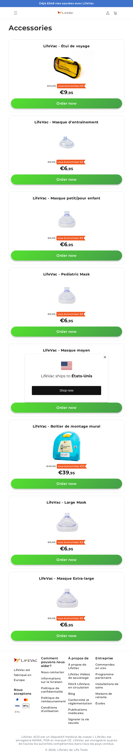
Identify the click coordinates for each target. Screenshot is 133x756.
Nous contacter (52, 672)
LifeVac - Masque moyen (66, 350)
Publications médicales (77, 711)
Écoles (100, 703)
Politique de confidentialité (52, 690)
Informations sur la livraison (52, 680)
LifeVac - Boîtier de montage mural (66, 426)
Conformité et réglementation (80, 701)
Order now (66, 103)
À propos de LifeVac (77, 666)
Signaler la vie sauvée (78, 721)
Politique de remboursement (53, 699)
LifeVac (62, 749)
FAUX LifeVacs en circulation (79, 685)
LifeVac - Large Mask (66, 502)
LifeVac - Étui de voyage (66, 46)
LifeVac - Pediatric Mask (66, 274)
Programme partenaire (104, 676)
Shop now (66, 390)
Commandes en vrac (104, 666)
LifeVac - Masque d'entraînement (66, 122)
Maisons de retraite (103, 695)
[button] (15, 13)
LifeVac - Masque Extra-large (66, 578)
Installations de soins (107, 685)
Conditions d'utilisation (50, 709)
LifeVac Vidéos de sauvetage (79, 676)
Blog (71, 693)
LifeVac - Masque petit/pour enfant (66, 198)
